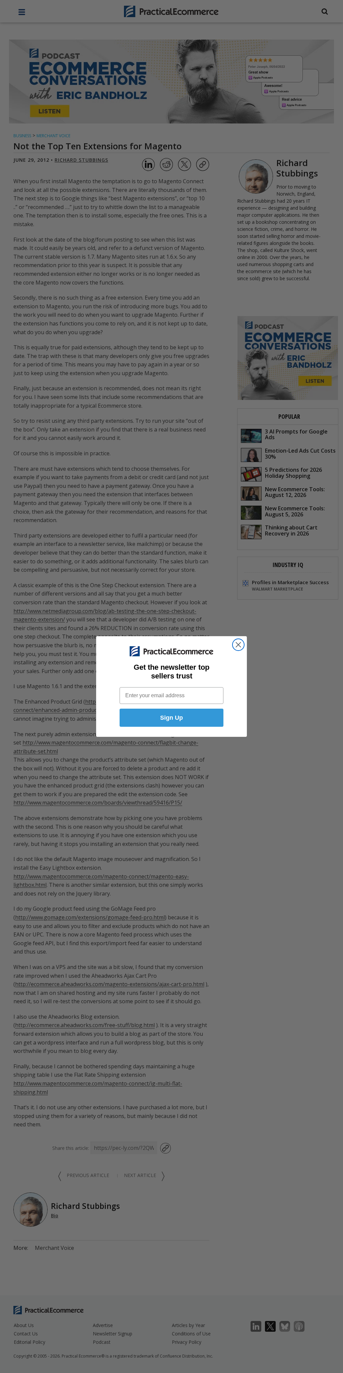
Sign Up (171, 717)
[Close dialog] (238, 645)
